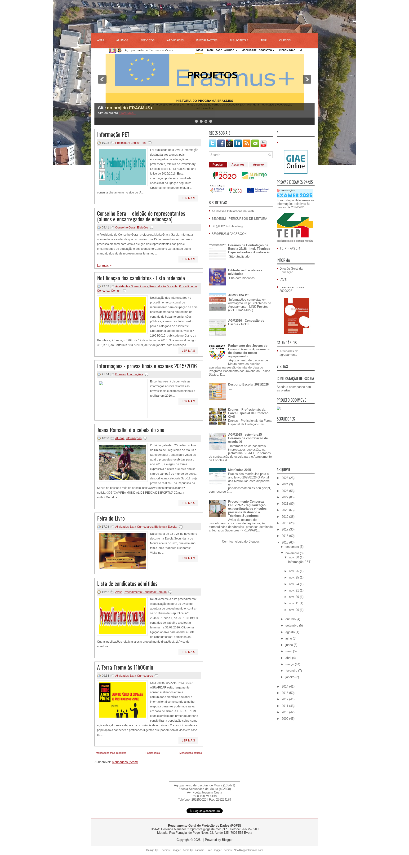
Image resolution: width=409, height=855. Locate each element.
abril (288, 658)
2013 (285, 693)
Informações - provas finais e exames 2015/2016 (147, 365)
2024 (285, 484)
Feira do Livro (111, 518)
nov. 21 (294, 590)
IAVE (283, 279)
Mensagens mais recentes (111, 752)
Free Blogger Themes (219, 850)
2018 (285, 523)
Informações (135, 374)
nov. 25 (294, 577)
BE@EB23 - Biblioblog (227, 226)
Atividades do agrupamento (289, 352)
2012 (285, 699)
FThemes (164, 850)
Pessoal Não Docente (163, 286)
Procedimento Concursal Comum (145, 592)
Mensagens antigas (190, 752)
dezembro (292, 546)
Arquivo (258, 164)
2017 (285, 529)
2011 (285, 706)
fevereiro (291, 670)
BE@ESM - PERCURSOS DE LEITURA (239, 218)
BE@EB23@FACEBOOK (229, 234)
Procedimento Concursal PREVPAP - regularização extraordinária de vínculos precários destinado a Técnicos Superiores (247, 508)
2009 (285, 718)
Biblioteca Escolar (166, 526)
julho (289, 638)
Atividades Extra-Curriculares (134, 526)
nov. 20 (294, 597)
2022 (285, 497)
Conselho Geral (125, 227)
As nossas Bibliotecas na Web (233, 211)
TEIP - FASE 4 (290, 248)
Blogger (254, 541)
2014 (285, 686)
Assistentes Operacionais (131, 286)
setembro (292, 625)
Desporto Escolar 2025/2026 (248, 384)
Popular (218, 164)
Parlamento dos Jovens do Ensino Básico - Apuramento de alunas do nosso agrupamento (249, 351)
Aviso (118, 592)
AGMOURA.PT (238, 295)
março (290, 664)
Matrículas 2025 (239, 470)
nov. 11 (294, 603)
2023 (285, 491)
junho (289, 645)
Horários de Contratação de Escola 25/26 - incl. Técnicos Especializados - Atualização (249, 248)
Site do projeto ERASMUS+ (125, 107)
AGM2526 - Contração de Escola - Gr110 (246, 322)
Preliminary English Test (130, 143)
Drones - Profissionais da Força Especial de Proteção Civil (248, 413)
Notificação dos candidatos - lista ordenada (141, 278)
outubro (291, 619)
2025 (285, 478)
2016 (285, 536)
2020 (285, 510)
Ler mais (188, 198)
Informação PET (113, 134)
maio (289, 651)
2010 (285, 712)
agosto (290, 632)
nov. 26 (294, 571)
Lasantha (199, 850)
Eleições (142, 227)
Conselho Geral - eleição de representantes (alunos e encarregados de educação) (141, 216)
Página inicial (153, 752)
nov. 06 (294, 610)
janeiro (290, 677)
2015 (285, 542)
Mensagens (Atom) (125, 762)
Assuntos (238, 164)
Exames (120, 374)
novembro (292, 553)
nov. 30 (294, 557)
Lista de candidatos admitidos (127, 583)
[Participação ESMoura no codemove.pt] (278, 409)
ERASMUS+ (127, 113)
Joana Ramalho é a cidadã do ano (130, 429)
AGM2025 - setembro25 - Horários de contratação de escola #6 (248, 438)
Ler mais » (104, 265)
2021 (285, 503)
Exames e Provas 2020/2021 (292, 289)
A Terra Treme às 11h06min (125, 667)
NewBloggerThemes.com (248, 850)
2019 (285, 516)
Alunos (119, 438)
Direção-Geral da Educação (291, 270)
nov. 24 (294, 584)
